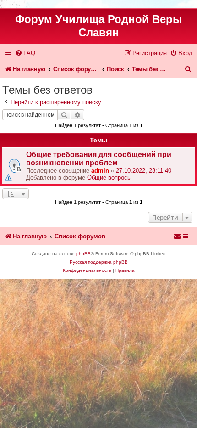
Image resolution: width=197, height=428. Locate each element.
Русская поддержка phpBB (99, 262)
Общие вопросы (109, 177)
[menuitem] (25, 53)
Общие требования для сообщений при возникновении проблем (98, 159)
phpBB (83, 253)
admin (100, 170)
